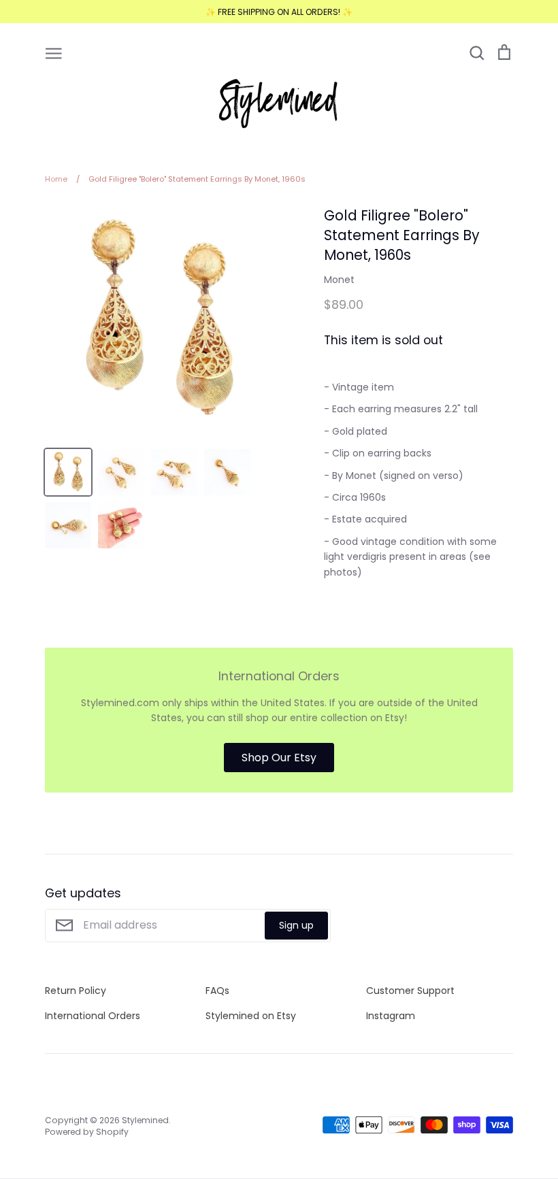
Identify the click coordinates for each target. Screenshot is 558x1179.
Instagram (390, 1016)
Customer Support (410, 990)
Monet (339, 279)
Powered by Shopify (87, 1132)
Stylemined (145, 1120)
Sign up (296, 925)
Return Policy (75, 990)
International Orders (92, 1016)
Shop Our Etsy (279, 757)
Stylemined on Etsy (251, 1016)
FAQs (217, 990)
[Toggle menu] (54, 52)
